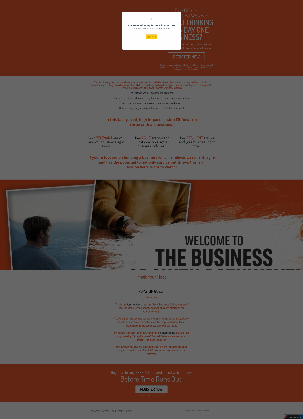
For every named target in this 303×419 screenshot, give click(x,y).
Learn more (151, 37)
